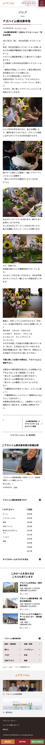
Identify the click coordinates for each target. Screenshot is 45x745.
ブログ (6, 655)
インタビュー (29, 649)
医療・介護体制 (10, 644)
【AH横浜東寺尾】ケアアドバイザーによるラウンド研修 (32, 423)
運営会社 (5, 729)
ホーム (5, 514)
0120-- (29, 3)
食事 (4, 522)
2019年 (29, 543)
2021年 (29, 534)
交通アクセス (9, 660)
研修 (4, 541)
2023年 (29, 526)
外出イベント (7, 526)
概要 (25, 660)
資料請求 (8, 742)
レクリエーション (9, 518)
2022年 (29, 530)
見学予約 (22, 742)
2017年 (29, 551)
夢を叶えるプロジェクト (10, 531)
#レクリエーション (21, 28)
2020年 (29, 539)
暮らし (6, 649)
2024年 (29, 522)
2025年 (29, 518)
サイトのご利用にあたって (11, 725)
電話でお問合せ (37, 742)
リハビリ (6, 537)
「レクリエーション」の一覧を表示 (22, 435)
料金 (25, 655)
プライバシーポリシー (10, 721)
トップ (4, 667)
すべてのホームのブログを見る (15, 559)
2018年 (29, 547)
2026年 (29, 514)
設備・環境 (28, 644)
